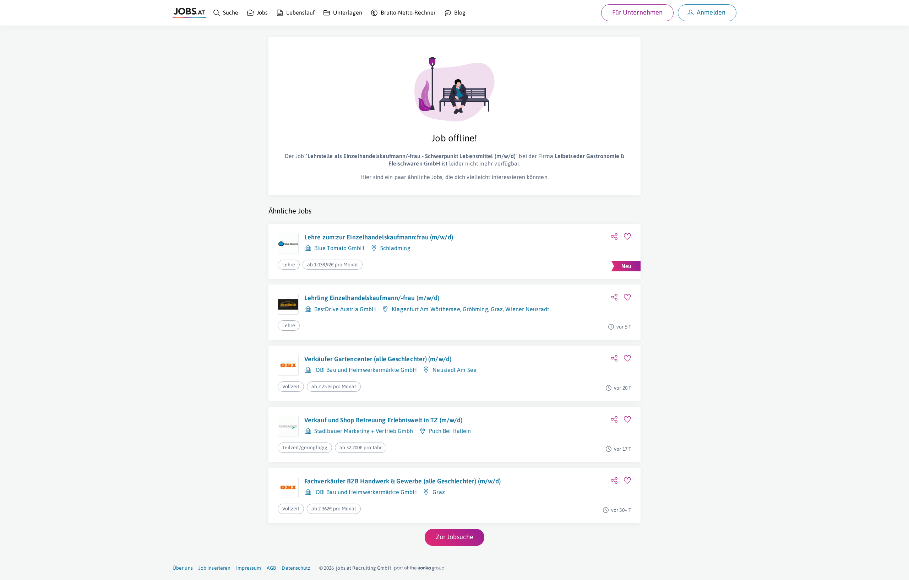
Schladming (395, 248)
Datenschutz (296, 568)
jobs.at (343, 568)
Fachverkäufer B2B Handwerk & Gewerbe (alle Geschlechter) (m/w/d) (402, 481)
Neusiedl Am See (454, 370)
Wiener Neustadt (527, 309)
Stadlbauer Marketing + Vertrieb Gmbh (363, 431)
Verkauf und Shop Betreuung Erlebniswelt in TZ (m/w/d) (383, 420)
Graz (497, 309)
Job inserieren (214, 568)
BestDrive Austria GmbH (345, 309)
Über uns (183, 568)
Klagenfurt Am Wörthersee (426, 309)
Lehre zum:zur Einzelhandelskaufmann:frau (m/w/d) (378, 237)
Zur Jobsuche (454, 537)
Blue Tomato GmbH (339, 248)
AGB (271, 568)
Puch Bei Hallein (450, 431)
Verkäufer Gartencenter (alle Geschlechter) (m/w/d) (377, 359)
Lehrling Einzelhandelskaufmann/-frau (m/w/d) (371, 298)
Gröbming (475, 309)
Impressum (248, 568)
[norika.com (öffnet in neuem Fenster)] (419, 568)
